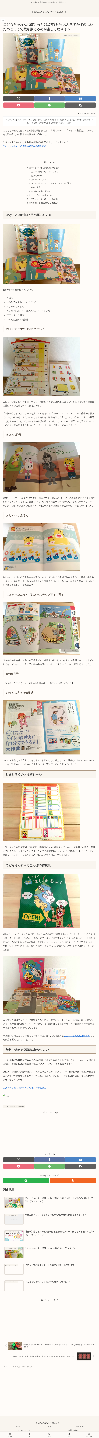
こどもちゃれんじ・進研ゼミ (14, 1106)
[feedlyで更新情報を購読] (26, 1180)
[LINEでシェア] (49, 105)
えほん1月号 (36, 176)
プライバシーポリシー (25, 1430)
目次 (46, 162)
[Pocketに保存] (18, 105)
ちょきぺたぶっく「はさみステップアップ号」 (51, 183)
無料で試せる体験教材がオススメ (43, 203)
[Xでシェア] (18, 98)
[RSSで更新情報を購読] (73, 1180)
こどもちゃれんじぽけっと (77, 1035)
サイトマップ (81, 1427)
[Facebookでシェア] (49, 98)
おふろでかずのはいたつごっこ (44, 172)
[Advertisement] (49, 1131)
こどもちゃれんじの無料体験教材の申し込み (24, 146)
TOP (18, 1427)
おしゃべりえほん (39, 179)
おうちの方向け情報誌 (40, 191)
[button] (80, 105)
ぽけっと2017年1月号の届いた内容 (44, 168)
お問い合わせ (73, 1430)
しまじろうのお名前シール (40, 195)
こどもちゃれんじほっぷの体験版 (43, 199)
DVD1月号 (35, 187)
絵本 (49, 1427)
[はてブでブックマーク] (80, 98)
